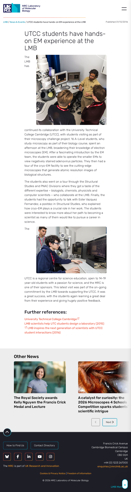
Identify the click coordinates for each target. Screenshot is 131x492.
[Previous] (96, 422)
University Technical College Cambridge (50, 319)
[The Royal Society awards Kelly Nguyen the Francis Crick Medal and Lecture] (40, 377)
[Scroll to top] (7, 432)
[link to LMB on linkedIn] (28, 456)
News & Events (17, 22)
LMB (5, 22)
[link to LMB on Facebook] (18, 456)
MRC (11, 465)
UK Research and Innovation (42, 465)
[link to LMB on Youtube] (39, 456)
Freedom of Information (79, 473)
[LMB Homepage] (21, 8)
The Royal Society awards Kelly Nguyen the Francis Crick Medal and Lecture (40, 402)
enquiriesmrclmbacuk (112, 466)
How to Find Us (15, 445)
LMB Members (119, 486)
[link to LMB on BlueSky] (7, 456)
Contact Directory (44, 445)
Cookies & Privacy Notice (53, 473)
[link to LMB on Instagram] (50, 456)
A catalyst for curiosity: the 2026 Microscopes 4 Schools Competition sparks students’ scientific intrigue (103, 404)
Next (109, 422)
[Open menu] (124, 8)
